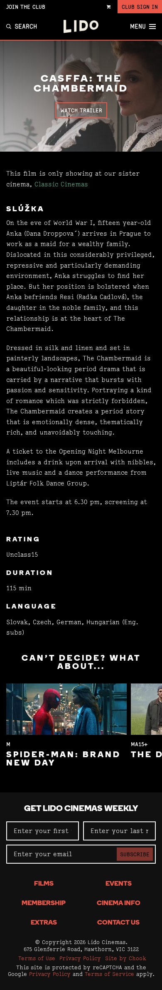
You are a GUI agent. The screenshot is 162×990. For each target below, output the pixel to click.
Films (44, 884)
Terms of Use (36, 958)
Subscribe (135, 854)
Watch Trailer (81, 110)
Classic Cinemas (61, 184)
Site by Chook (125, 958)
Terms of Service (109, 974)
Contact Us (118, 923)
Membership (44, 903)
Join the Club (25, 6)
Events (119, 884)
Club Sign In (140, 6)
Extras (44, 923)
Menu (138, 26)
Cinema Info (118, 903)
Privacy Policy (80, 958)
